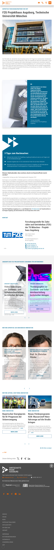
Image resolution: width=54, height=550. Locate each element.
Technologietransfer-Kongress (23, 164)
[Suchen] (46, 2)
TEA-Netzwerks (35, 209)
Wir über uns (6, 527)
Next (29, 318)
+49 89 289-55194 (31, 243)
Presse (4, 517)
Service (4, 514)
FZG (20, 161)
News (3, 519)
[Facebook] (3, 494)
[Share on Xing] (25, 458)
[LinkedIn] (19, 494)
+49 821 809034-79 (31, 245)
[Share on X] (18, 458)
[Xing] (11, 494)
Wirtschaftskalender (8, 522)
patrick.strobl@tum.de (32, 247)
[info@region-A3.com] (38, 2)
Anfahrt (4, 530)
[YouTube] (7, 494)
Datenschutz (6, 539)
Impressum (5, 534)
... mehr (20, 308)
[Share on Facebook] (21, 458)
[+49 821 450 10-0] (42, 2)
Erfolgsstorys (6, 525)
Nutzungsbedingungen (9, 536)
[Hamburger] (50, 2)
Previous (25, 318)
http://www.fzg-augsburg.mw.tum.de (34, 248)
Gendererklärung (7, 542)
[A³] (6, 2)
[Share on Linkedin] (29, 458)
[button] (3, 547)
